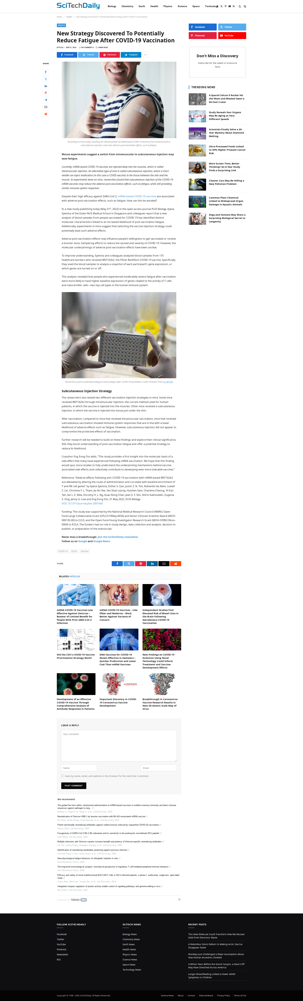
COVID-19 (63, 551)
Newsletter (62, 954)
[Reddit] (46, 114)
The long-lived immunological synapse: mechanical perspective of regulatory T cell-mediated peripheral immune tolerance (112, 867)
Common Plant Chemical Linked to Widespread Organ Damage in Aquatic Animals (226, 201)
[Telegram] (46, 100)
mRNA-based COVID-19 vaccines (137, 196)
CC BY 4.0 (168, 381)
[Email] (46, 107)
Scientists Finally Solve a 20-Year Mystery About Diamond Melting (226, 133)
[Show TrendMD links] (179, 899)
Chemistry (127, 6)
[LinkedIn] (46, 86)
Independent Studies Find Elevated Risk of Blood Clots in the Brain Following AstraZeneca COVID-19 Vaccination (160, 616)
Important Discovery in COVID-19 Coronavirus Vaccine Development (118, 702)
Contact (191, 995)
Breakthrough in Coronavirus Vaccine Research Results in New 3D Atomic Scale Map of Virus (160, 704)
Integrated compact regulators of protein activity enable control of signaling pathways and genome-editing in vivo (108, 886)
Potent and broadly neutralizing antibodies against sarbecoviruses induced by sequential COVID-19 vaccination (108, 825)
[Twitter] (46, 79)
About (181, 995)
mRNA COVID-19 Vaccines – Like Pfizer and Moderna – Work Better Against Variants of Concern (118, 614)
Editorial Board (206, 995)
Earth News (129, 944)
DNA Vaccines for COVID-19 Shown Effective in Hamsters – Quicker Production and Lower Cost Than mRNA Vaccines (118, 659)
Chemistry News (131, 939)
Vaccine (85, 551)
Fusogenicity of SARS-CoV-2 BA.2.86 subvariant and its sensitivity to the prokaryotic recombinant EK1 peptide (108, 833)
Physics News (130, 954)
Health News (129, 949)
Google (82, 541)
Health (154, 6)
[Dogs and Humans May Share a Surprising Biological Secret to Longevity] (197, 219)
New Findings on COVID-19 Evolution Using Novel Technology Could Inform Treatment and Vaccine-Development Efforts (158, 661)
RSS (59, 959)
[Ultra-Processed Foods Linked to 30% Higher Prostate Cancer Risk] (197, 150)
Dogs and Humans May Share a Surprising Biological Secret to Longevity (227, 218)
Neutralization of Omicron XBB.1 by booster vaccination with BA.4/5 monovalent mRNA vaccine (101, 816)
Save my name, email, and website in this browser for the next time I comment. (107, 776)
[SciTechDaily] (78, 6)
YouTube (61, 944)
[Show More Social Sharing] (145, 55)
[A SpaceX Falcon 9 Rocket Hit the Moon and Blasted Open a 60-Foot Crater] (197, 99)
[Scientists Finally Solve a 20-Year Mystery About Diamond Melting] (197, 133)
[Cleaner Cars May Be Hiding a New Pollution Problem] (197, 185)
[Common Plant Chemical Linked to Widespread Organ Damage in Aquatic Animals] (197, 202)
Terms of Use (240, 995)
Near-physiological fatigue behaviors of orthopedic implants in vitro (87, 858)
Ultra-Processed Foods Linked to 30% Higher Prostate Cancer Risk (227, 150)
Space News (129, 964)
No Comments (87, 47)
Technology (211, 6)
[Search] (244, 6)
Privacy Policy (223, 995)
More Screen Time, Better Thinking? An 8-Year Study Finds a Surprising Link (224, 167)
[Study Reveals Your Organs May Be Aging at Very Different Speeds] (197, 116)
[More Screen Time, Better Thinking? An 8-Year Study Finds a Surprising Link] (197, 168)
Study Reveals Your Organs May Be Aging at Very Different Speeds (225, 116)
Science (182, 6)
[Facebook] (46, 72)
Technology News (132, 969)
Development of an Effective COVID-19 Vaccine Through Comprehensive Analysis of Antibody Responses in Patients (75, 704)
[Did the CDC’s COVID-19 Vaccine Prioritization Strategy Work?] (76, 639)
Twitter (60, 939)
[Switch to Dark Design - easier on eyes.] (240, 6)
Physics (167, 6)
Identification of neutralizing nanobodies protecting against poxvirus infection (92, 850)
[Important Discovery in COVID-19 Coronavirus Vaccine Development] (119, 684)
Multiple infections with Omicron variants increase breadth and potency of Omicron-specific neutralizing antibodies (109, 841)
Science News (130, 959)
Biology (112, 6)
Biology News (130, 934)
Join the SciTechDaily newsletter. (118, 537)
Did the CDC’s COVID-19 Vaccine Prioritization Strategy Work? (76, 656)
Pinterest (61, 949)
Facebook (62, 934)
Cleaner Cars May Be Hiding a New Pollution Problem (226, 182)
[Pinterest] (46, 93)
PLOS (74, 551)
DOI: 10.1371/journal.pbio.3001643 (82, 503)
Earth (142, 6)
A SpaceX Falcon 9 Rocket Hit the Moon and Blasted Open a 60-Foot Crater (226, 99)
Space (196, 6)
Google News (101, 541)
